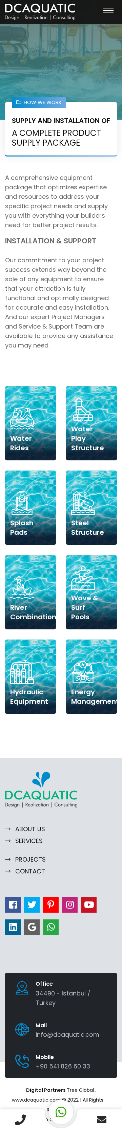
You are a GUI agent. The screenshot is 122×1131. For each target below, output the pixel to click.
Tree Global (81, 1090)
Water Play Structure (87, 438)
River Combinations (35, 612)
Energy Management (95, 696)
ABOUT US (30, 829)
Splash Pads (22, 527)
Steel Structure (87, 527)
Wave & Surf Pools (84, 607)
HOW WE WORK (43, 102)
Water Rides (21, 443)
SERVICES (29, 841)
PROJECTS (30, 859)
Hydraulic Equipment (29, 696)
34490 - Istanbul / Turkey (63, 998)
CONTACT (30, 871)
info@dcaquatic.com (67, 1034)
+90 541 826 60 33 (63, 1066)
